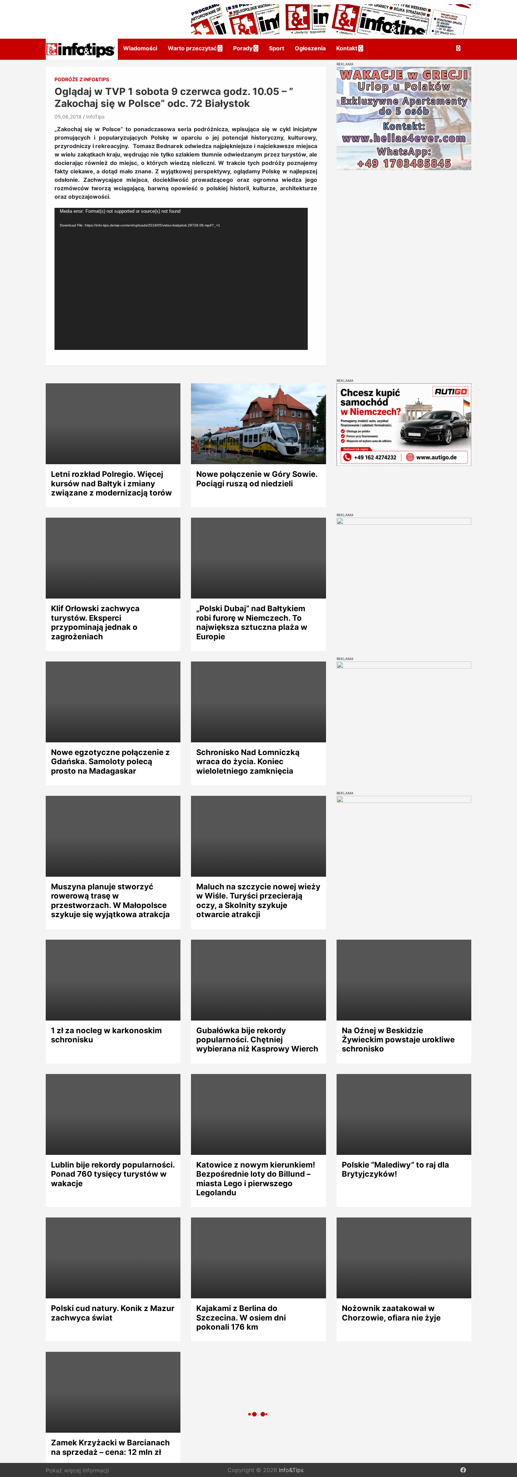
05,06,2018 (68, 117)
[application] (181, 279)
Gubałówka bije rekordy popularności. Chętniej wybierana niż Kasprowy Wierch (257, 1040)
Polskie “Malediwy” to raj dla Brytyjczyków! (395, 1169)
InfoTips (95, 117)
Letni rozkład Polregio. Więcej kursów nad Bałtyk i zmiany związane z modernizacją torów (111, 483)
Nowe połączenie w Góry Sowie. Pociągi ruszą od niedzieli (257, 478)
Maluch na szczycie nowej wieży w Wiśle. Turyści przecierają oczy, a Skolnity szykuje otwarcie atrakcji (258, 900)
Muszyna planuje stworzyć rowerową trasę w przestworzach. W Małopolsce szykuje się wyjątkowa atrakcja (110, 900)
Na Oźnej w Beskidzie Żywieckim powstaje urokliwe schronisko (398, 1040)
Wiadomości (140, 48)
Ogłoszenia (310, 48)
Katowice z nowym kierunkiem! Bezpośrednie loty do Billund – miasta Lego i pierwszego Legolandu (255, 1178)
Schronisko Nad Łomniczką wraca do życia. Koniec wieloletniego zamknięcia (248, 761)
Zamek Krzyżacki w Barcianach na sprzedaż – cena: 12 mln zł (110, 1447)
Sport (276, 48)
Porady (243, 48)
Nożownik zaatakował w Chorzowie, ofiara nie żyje (391, 1313)
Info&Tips (291, 1469)
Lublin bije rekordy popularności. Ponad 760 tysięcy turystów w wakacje (113, 1174)
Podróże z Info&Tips (82, 79)
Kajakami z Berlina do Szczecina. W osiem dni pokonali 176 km (241, 1317)
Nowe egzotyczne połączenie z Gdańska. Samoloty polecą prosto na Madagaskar (110, 761)
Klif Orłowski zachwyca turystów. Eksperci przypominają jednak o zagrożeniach (95, 622)
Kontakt (346, 48)
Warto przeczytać (192, 48)
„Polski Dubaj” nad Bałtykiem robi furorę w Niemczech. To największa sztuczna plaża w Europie (251, 622)
